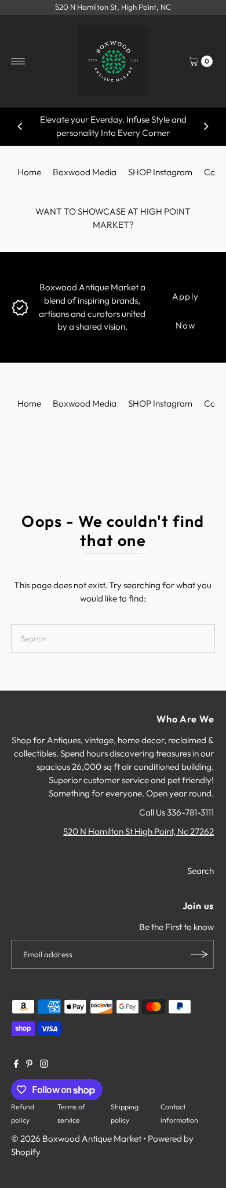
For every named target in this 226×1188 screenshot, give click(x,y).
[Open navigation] (18, 61)
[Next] (205, 126)
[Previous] (20, 126)
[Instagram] (44, 1064)
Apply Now (185, 301)
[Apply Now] (20, 306)
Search (200, 870)
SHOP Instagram (160, 172)
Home (29, 172)
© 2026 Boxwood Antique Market (76, 1138)
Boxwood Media (84, 172)
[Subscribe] (199, 954)
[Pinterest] (29, 1064)
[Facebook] (16, 1064)
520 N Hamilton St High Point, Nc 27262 (138, 831)
